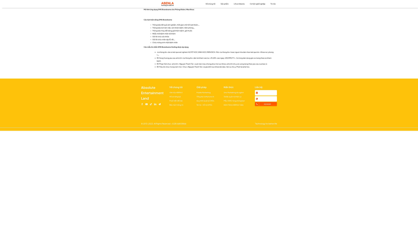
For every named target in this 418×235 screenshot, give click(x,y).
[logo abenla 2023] (167, 2)
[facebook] (142, 104)
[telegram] (159, 104)
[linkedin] (155, 104)
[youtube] (146, 104)
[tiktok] (151, 104)
